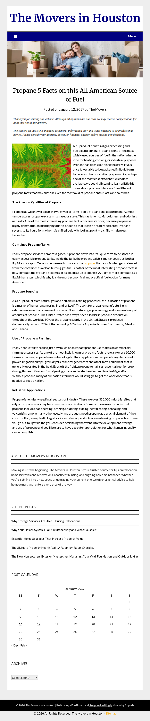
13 (93, 617)
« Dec (15, 645)
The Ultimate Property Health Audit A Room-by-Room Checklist (52, 547)
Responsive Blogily (100, 705)
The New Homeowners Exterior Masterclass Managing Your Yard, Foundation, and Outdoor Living (74, 556)
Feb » (23, 645)
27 (93, 631)
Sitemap (111, 713)
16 (20, 624)
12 (75, 617)
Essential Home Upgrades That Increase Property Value (47, 538)
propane (89, 263)
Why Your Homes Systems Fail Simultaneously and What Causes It (53, 530)
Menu (132, 36)
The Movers (98, 109)
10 (38, 617)
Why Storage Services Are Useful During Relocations (45, 521)
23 (20, 631)
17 (38, 624)
